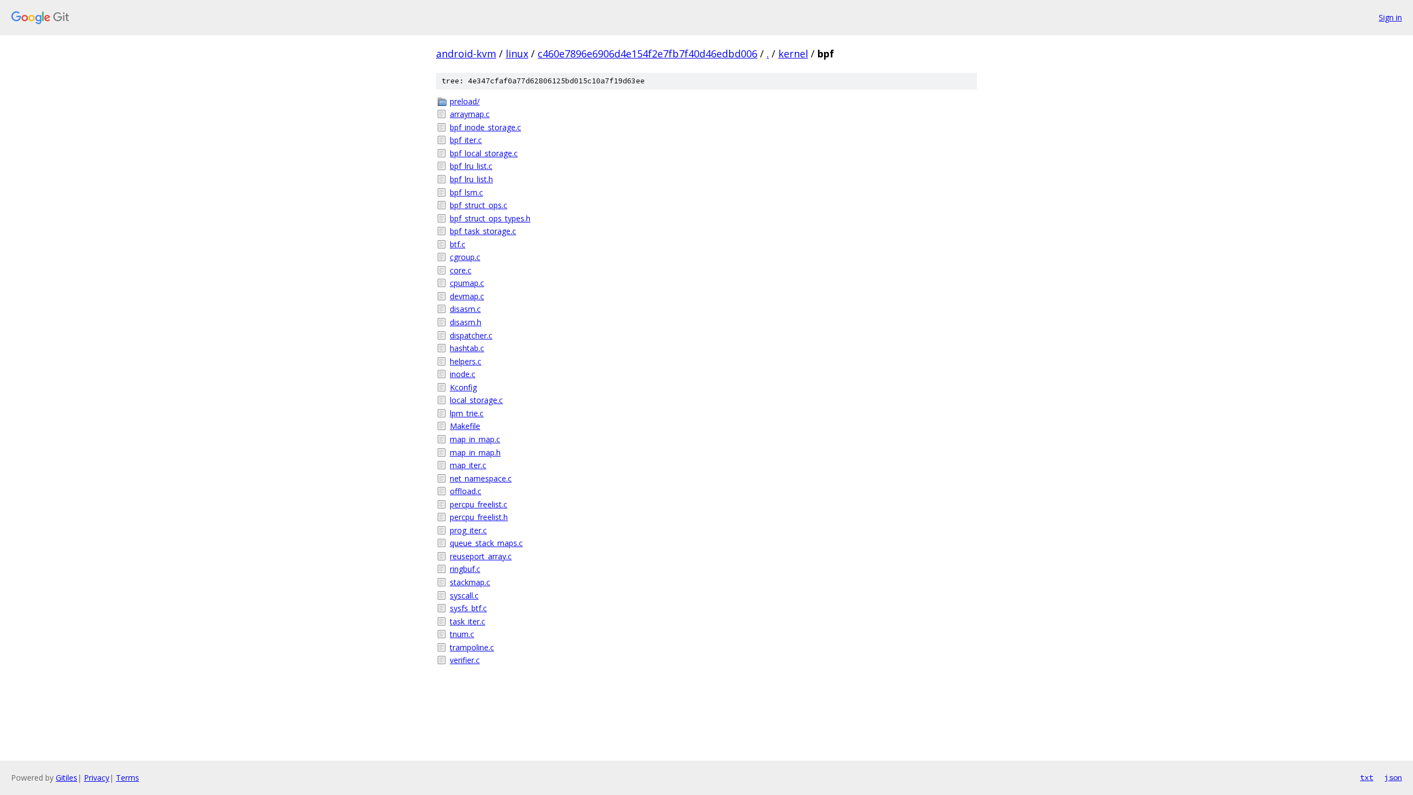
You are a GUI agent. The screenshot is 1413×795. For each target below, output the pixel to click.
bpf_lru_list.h (471, 179)
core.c (460, 270)
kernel (793, 53)
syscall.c (464, 595)
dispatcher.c (471, 335)
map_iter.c (468, 465)
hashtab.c (467, 348)
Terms (127, 777)
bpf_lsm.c (466, 192)
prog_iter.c (468, 530)
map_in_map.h (475, 452)
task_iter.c (467, 621)
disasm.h (465, 322)
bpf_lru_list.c (471, 166)
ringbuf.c (465, 569)
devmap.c (467, 296)
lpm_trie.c (467, 413)
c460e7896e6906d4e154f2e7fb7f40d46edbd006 (647, 53)
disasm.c (465, 309)
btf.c (457, 244)
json (1393, 777)
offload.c (465, 491)
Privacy (96, 777)
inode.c (462, 374)
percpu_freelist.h (479, 517)
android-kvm (466, 53)
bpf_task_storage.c (483, 231)
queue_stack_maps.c (486, 543)
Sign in (1390, 17)
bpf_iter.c (466, 140)
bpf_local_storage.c (484, 153)
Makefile (465, 426)
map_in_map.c (475, 439)
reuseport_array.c (481, 556)
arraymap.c (470, 114)
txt (1366, 777)
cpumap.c (467, 283)
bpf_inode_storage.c (485, 127)
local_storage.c (476, 400)
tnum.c (462, 634)
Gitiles (66, 777)
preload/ (465, 101)
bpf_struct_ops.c (478, 205)
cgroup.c (465, 257)
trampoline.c (472, 647)
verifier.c (465, 660)
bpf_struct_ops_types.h (490, 218)
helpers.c (465, 361)
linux (517, 53)
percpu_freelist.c (478, 504)
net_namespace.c (481, 478)
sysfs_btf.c (468, 608)
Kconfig (463, 387)
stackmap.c (470, 582)
